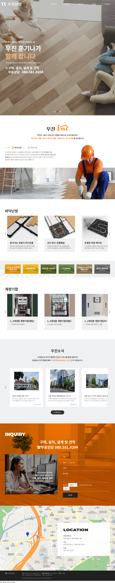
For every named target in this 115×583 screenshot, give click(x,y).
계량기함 (33, 147)
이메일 (65, 468)
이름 (64, 457)
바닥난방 (17, 147)
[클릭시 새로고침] (72, 484)
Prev (5, 233)
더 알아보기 (57, 412)
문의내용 (65, 473)
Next (109, 233)
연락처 (65, 462)
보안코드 (65, 485)
